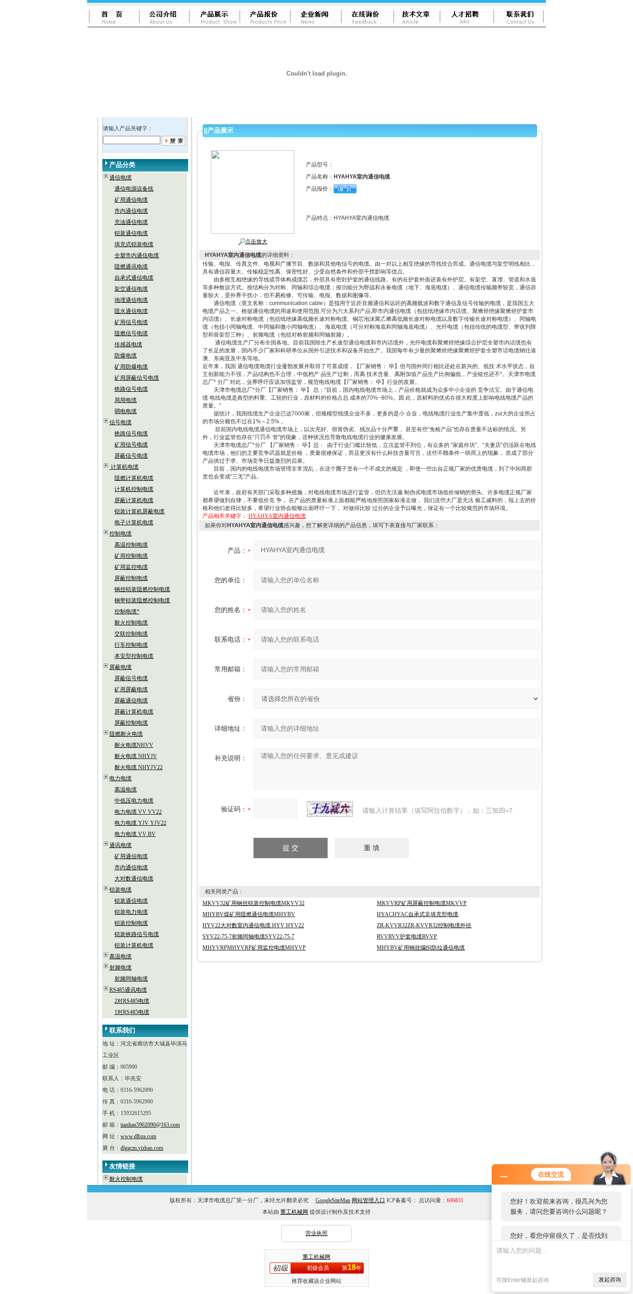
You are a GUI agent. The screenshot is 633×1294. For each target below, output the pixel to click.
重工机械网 (294, 1212)
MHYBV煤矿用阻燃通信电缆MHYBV (249, 914)
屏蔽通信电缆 (131, 700)
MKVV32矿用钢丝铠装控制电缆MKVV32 (253, 903)
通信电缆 (120, 177)
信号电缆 (120, 422)
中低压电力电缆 (133, 800)
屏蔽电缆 (120, 667)
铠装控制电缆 (131, 923)
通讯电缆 (120, 845)
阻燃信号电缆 (131, 333)
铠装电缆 (120, 889)
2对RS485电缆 (131, 1001)
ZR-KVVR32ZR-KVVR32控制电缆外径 (424, 925)
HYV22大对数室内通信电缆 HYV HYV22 (253, 925)
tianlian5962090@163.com (150, 1125)
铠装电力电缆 (131, 912)
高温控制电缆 (131, 545)
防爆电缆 (125, 355)
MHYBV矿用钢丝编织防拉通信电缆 (421, 947)
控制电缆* (126, 611)
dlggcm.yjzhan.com (141, 1148)
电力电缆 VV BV (135, 834)
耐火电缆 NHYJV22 (138, 767)
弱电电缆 (125, 411)
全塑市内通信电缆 (136, 255)
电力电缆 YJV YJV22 (140, 823)
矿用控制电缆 (131, 556)
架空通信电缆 (131, 289)
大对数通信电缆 (133, 878)
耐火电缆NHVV (133, 745)
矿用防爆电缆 (131, 366)
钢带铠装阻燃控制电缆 (142, 600)
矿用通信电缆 (131, 200)
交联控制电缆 (131, 634)
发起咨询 (610, 1279)
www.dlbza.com (138, 1136)
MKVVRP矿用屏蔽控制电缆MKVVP (422, 903)
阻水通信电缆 (131, 311)
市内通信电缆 (131, 211)
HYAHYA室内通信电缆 (277, 516)
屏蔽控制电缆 (131, 578)
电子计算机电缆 (133, 522)
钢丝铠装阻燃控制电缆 (142, 589)
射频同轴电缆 (131, 978)
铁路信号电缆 (131, 389)
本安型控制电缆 (133, 656)
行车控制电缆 (131, 645)
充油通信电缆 (131, 222)
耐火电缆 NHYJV (135, 756)
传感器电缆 (128, 344)
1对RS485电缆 (131, 1012)
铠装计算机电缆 (133, 945)
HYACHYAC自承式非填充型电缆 (417, 914)
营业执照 (316, 1233)
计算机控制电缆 (133, 489)
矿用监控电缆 (131, 567)
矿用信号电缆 (131, 322)
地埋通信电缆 (131, 300)
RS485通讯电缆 (128, 990)
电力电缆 (120, 778)
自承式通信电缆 (133, 277)
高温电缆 (125, 789)
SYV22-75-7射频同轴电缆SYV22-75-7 (248, 936)
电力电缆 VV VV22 (138, 812)
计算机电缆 (124, 467)
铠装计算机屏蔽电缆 (139, 511)
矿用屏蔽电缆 (131, 689)
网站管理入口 (368, 1200)
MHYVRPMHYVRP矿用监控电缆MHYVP (254, 947)
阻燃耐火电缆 (126, 734)
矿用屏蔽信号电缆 (136, 378)
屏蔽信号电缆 (131, 456)
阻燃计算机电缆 (133, 478)
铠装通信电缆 (131, 233)
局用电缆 (125, 400)
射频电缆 (120, 967)
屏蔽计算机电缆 (133, 500)
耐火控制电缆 (131, 622)
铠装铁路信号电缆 (136, 934)
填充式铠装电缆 (133, 244)
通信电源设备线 (133, 188)
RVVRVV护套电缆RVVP (407, 936)
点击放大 (256, 241)
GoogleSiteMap (333, 1200)
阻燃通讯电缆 (131, 266)
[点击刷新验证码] (330, 809)
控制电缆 (120, 533)
